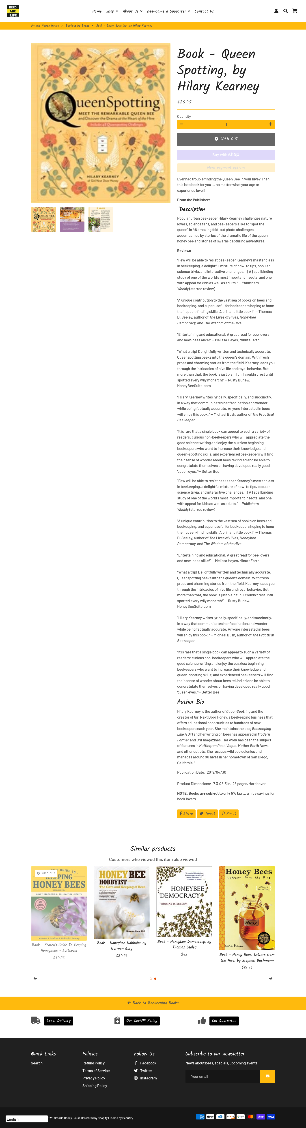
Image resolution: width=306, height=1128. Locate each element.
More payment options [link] (226, 168)
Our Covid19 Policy (141, 1021)
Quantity (184, 116)
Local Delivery (59, 1021)
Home (97, 12)
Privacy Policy (93, 1078)
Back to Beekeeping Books (155, 1003)
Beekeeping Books (77, 26)
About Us (131, 12)
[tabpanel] (59, 916)
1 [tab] (151, 979)
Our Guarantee (224, 1021)
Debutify (127, 1118)
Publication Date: (192, 772)
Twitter (146, 1070)
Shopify (103, 1118)
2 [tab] (155, 979)
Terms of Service (96, 1070)
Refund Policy (93, 1063)
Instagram (148, 1078)
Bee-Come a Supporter (167, 12)
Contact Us (204, 12)
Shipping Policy (94, 1085)
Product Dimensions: (195, 783)
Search (37, 1063)
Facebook (148, 1063)
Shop (111, 12)
